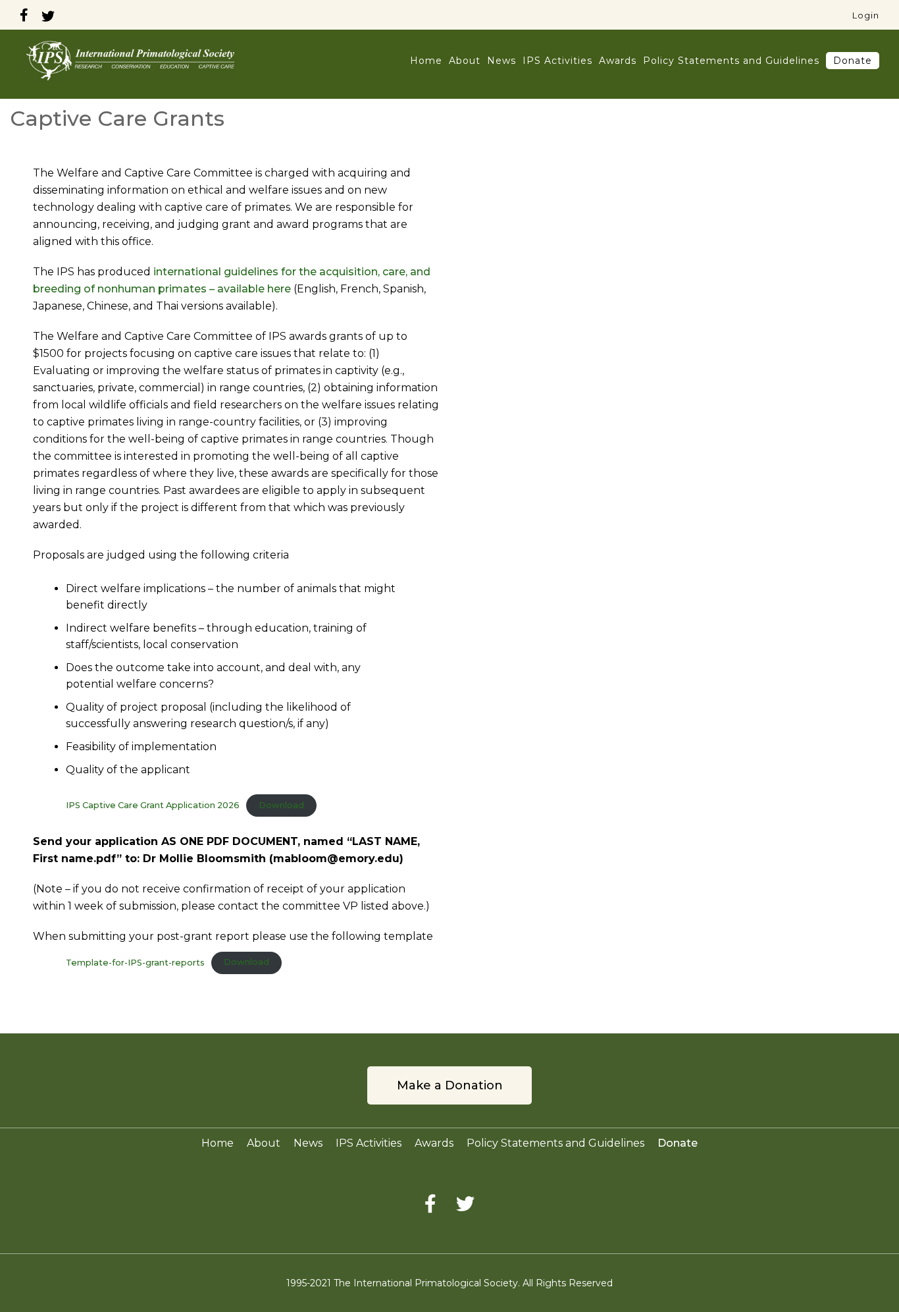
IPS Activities (557, 61)
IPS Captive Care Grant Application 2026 (153, 805)
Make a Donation (450, 1085)
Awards (617, 61)
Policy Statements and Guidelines (731, 61)
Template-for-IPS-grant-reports (135, 962)
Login (865, 15)
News (501, 61)
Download (281, 805)
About (464, 61)
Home (426, 61)
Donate (852, 61)
